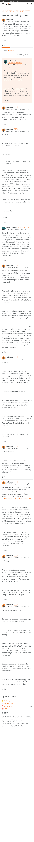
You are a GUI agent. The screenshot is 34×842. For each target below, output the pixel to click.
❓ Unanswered (17, 706)
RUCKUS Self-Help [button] (9, 716)
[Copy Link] (28, 21)
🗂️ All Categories (7, 701)
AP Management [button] (8, 721)
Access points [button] (7, 723)
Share (4, 40)
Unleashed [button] (18, 725)
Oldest (10, 51)
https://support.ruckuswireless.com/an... (17, 499)
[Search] (28, 4)
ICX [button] (15, 719)
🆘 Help (4, 709)
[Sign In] (31, 4)
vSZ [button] (19, 721)
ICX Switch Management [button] (22, 723)
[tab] (6, 46)
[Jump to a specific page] (30, 54)
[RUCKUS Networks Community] (8, 4)
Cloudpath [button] (7, 719)
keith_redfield (13, 61)
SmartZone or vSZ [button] (24, 716)
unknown (9, 19)
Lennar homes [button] (7, 725)
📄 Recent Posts (7, 703)
